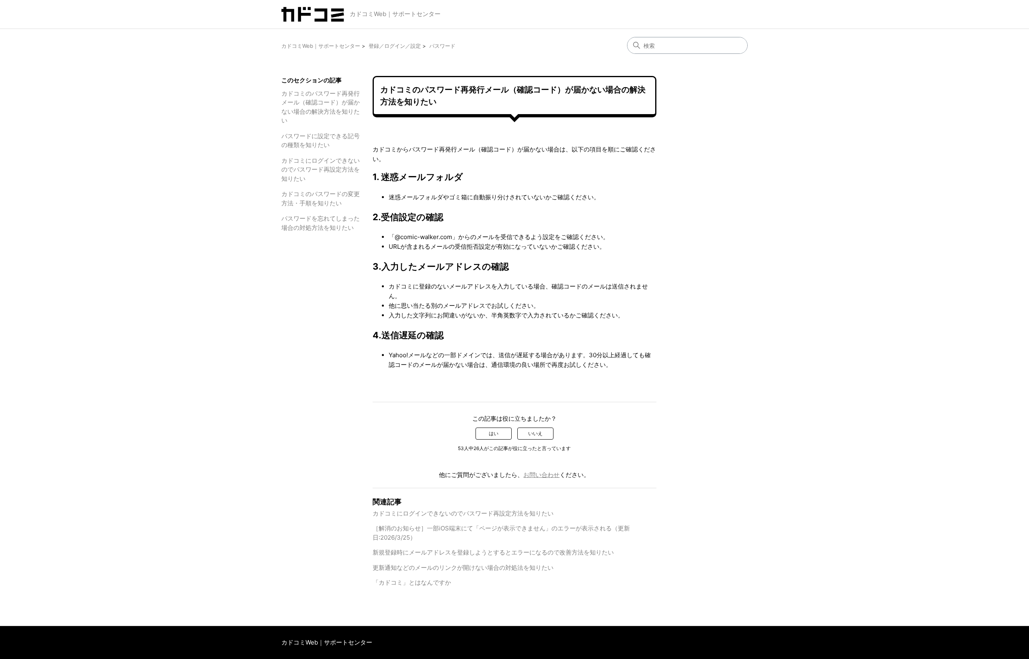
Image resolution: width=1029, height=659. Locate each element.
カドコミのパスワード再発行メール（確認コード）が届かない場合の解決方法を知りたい (320, 107)
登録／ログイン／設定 (395, 46)
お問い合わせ (541, 475)
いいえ (535, 433)
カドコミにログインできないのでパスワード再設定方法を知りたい (320, 169)
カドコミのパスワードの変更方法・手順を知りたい (320, 198)
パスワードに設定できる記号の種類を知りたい (320, 140)
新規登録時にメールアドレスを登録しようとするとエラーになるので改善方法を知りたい (493, 552)
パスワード (442, 46)
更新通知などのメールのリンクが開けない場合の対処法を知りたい (463, 567)
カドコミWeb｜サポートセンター (395, 14)
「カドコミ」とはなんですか (412, 582)
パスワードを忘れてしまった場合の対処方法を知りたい (320, 223)
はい (493, 433)
